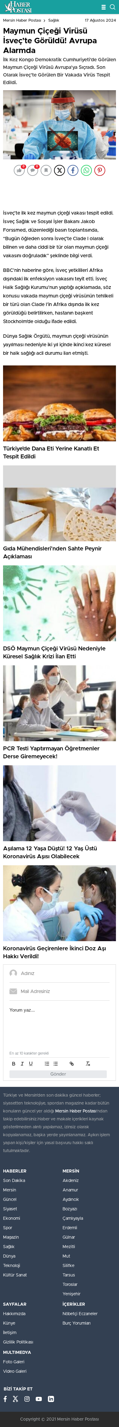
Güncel (9, 1199)
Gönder (58, 1074)
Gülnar (69, 1237)
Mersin (9, 1190)
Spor (7, 1228)
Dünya (9, 1256)
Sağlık (53, 21)
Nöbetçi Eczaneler (80, 1314)
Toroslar (70, 1285)
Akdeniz (71, 1181)
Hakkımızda (14, 1314)
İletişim (9, 1333)
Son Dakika (14, 1181)
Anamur (70, 1190)
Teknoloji (11, 1266)
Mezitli (69, 1247)
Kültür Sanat (15, 1275)
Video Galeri (15, 1371)
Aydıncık (71, 1199)
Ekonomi (11, 1218)
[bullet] (55, 1063)
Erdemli (70, 1228)
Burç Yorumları (77, 1323)
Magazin (11, 1237)
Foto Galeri (13, 1362)
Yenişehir (72, 1294)
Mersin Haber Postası (22, 21)
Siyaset (10, 1209)
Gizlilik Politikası (18, 1342)
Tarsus (69, 1275)
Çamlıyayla (73, 1218)
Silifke (68, 1266)
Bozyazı (70, 1209)
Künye (9, 1323)
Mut (66, 1256)
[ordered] (47, 1063)
